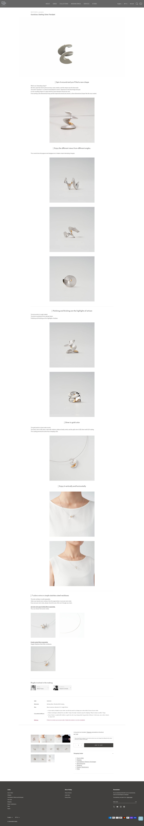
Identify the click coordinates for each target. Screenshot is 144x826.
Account (132, 3)
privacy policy (129, 797)
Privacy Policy (68, 797)
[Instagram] (121, 806)
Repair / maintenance (12, 804)
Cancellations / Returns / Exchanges (86, 761)
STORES (94, 4)
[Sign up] (135, 802)
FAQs (78, 769)
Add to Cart (99, 745)
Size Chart (10, 799)
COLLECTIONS (64, 4)
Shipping (89, 732)
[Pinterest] (124, 806)
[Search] (137, 3)
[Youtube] (117, 806)
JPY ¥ (125, 3)
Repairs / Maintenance (83, 767)
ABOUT (48, 4)
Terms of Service (68, 792)
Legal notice (67, 795)
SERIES (55, 4)
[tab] (93, 764)
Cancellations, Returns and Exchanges (15, 797)
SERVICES (86, 4)
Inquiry (9, 808)
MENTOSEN (34, 12)
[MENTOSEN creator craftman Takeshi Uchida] (55, 687)
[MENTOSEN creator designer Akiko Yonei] (33, 687)
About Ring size (81, 763)
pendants (41, 12)
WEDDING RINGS (76, 4)
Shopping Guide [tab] (78, 753)
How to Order (80, 758)
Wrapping (79, 765)
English (119, 3)
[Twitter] (114, 806)
